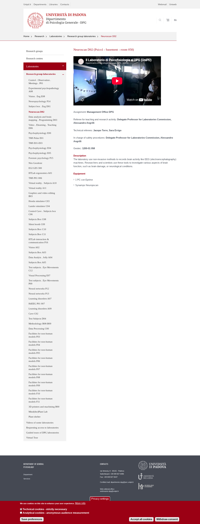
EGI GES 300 (35, 168)
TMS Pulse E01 (36, 138)
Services (26, 479)
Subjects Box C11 (37, 234)
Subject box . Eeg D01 (40, 106)
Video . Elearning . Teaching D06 (42, 126)
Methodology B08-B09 (40, 323)
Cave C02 (33, 313)
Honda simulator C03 (39, 201)
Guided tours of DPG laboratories (42, 432)
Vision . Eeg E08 (37, 96)
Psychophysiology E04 (40, 148)
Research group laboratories (81, 36)
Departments (40, 4)
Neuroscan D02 (108, 36)
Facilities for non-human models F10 (40, 392)
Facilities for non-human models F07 (40, 367)
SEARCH (171, 24)
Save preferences (31, 519)
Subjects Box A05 (37, 262)
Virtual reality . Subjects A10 (43, 183)
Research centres (34, 58)
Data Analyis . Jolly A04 (40, 257)
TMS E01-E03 (35, 143)
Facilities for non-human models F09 (40, 384)
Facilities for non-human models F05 (40, 351)
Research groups (34, 51)
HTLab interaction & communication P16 (39, 241)
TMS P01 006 (35, 178)
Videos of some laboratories (39, 422)
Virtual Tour (32, 437)
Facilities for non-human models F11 (40, 400)
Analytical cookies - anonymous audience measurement (56, 513)
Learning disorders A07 (40, 298)
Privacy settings (100, 498)
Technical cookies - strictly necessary (45, 509)
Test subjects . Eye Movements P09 (44, 282)
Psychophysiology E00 (40, 133)
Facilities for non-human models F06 (40, 359)
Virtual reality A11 (37, 188)
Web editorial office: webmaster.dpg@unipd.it (109, 490)
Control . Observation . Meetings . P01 (40, 81)
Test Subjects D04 (37, 318)
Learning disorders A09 (40, 308)
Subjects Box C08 (37, 219)
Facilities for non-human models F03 (40, 335)
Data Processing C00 (39, 328)
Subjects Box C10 (37, 229)
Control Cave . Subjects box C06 (42, 213)
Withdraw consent (167, 519)
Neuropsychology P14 (39, 101)
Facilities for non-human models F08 (40, 376)
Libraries (53, 4)
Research (39, 36)
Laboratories (56, 36)
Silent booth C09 (37, 224)
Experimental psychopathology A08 (44, 90)
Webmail (162, 4)
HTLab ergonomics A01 (40, 173)
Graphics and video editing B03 (42, 194)
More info (80, 503)
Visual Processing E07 (39, 275)
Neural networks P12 (39, 288)
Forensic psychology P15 (41, 158)
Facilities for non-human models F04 (40, 343)
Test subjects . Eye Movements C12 (44, 269)
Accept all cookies (141, 519)
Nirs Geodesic (35, 163)
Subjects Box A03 (37, 252)
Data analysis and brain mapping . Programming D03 (43, 118)
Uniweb (173, 4)
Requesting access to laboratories (42, 427)
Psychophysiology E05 (40, 153)
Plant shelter (34, 416)
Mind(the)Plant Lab (38, 411)
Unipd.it (27, 4)
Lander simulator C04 (39, 206)
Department (27, 474)
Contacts (64, 4)
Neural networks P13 (39, 293)
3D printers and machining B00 (44, 406)
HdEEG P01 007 (37, 303)
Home (26, 36)
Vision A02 (34, 247)
